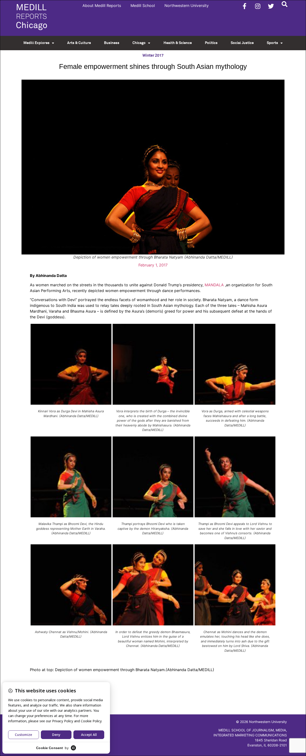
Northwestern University (186, 5)
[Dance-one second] (153, 403)
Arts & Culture (79, 43)
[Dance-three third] (235, 624)
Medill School (143, 5)
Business (111, 43)
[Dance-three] (71, 624)
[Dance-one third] (235, 403)
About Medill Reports (101, 5)
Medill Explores (36, 43)
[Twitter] (271, 6)
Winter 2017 (153, 55)
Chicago (139, 43)
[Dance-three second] (153, 624)
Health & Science (178, 43)
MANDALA (214, 284)
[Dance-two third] (235, 515)
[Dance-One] (71, 403)
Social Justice (242, 43)
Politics (211, 43)
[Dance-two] (71, 515)
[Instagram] (258, 6)
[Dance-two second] (153, 515)
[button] (284, 4)
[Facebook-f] (245, 6)
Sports (272, 43)
